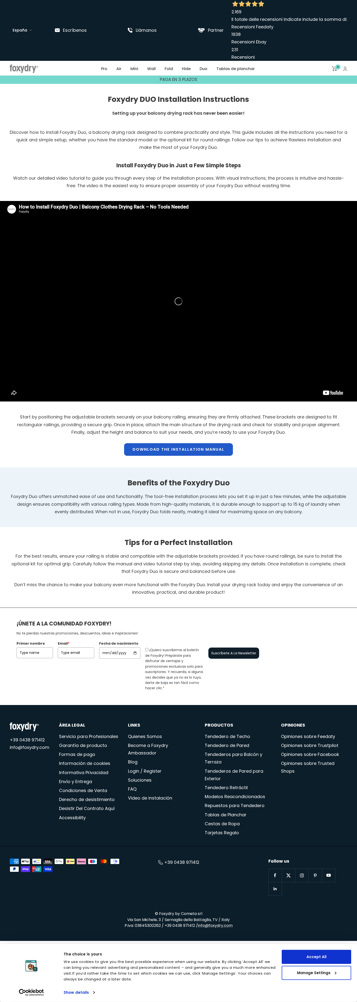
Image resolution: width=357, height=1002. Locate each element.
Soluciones (140, 780)
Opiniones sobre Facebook (310, 754)
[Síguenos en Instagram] (301, 875)
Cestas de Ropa (222, 824)
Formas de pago (77, 754)
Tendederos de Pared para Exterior (234, 775)
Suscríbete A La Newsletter (233, 653)
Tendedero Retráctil (226, 788)
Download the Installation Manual (178, 449)
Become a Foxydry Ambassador (148, 749)
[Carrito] (334, 68)
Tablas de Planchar (225, 815)
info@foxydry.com (29, 747)
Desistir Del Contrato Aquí (87, 808)
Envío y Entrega (75, 781)
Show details (76, 992)
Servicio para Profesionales (88, 736)
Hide (186, 69)
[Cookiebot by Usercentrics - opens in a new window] (31, 992)
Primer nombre (31, 643)
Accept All (316, 956)
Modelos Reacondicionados (235, 797)
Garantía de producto (83, 745)
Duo (203, 69)
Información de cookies (84, 763)
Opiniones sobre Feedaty (308, 736)
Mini (134, 69)
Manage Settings (314, 972)
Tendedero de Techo (227, 736)
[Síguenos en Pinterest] (315, 875)
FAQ (132, 789)
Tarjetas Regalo (222, 833)
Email (63, 643)
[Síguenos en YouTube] (328, 875)
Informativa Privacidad (83, 773)
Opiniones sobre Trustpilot (309, 745)
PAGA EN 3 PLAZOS (178, 79)
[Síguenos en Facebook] (275, 875)
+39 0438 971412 (27, 740)
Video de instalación (150, 798)
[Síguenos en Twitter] (288, 875)
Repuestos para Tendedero (234, 805)
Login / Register (145, 771)
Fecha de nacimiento (118, 643)
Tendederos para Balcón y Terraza (233, 758)
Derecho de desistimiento (87, 799)
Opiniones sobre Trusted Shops (307, 767)
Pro (104, 69)
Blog (132, 762)
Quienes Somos (145, 736)
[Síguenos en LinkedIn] (275, 888)
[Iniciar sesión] (345, 69)
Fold (169, 69)
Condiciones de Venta (83, 790)
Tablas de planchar (235, 69)
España (20, 30)
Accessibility (72, 818)
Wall (151, 69)
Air (118, 69)
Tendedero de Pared (227, 745)
